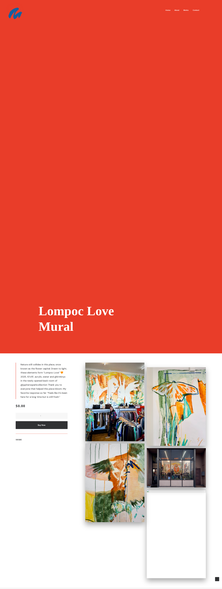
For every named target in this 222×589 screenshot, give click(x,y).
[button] (204, 10)
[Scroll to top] (217, 579)
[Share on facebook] (16, 447)
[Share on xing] (39, 447)
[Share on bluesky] (36, 447)
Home (167, 10)
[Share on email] (43, 447)
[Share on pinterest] (26, 447)
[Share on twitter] (19, 447)
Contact (196, 10)
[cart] (215, 10)
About (176, 10)
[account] (212, 10)
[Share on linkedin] (29, 447)
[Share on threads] (23, 447)
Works (186, 10)
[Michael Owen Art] (16, 10)
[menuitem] (168, 10)
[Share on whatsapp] (33, 447)
